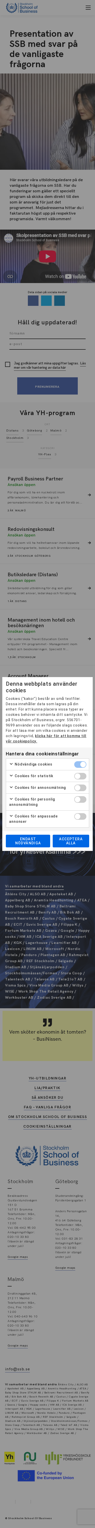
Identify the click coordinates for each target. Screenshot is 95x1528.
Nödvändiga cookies (33, 764)
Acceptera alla (71, 841)
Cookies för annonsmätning (40, 788)
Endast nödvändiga (28, 841)
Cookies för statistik (33, 776)
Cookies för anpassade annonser (33, 819)
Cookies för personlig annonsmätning (32, 802)
